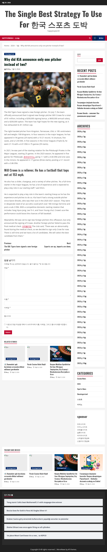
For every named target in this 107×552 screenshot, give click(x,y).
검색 (79, 54)
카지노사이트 (82, 427)
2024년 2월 (81, 286)
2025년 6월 (81, 203)
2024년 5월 (81, 270)
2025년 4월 (81, 214)
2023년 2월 (81, 347)
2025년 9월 (81, 188)
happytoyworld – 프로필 (10, 38)
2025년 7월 (81, 198)
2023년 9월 (81, 311)
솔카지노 (7, 69)
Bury (7, 372)
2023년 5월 (81, 332)
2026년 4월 (81, 152)
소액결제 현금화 (83, 438)
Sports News (81, 389)
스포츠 (79, 399)
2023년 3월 (81, 342)
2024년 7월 (81, 260)
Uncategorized (9, 54)
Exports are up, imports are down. (57, 245)
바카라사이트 (82, 435)
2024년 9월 (81, 250)
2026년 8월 (81, 131)
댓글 (6, 268)
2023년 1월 (81, 353)
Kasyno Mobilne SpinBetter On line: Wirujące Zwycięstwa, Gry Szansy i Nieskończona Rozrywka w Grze (60, 369)
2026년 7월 (81, 136)
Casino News (81, 378)
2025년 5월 (81, 208)
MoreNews (61, 549)
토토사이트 (81, 424)
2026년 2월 (81, 162)
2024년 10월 (82, 245)
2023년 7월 (81, 322)
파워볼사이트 (82, 430)
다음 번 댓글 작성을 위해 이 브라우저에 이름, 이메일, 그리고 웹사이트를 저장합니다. (36, 325)
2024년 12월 (82, 234)
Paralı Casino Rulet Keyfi (36, 364)
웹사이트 (7, 316)
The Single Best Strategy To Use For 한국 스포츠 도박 (53, 19)
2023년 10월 (81, 306)
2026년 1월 (81, 167)
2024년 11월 (81, 239)
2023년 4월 (81, 337)
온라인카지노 (29, 157)
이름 (6, 299)
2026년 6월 (81, 141)
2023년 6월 (81, 327)
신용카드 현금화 (83, 441)
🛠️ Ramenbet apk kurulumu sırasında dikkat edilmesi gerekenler (14, 367)
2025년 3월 (81, 219)
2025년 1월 (81, 229)
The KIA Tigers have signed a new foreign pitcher (20, 246)
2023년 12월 (81, 296)
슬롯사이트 (81, 432)
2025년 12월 (81, 172)
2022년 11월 (81, 358)
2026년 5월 (81, 147)
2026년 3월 (81, 157)
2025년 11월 (81, 177)
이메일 (7, 307)
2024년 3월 (81, 281)
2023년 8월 (81, 317)
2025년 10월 (81, 183)
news (79, 384)
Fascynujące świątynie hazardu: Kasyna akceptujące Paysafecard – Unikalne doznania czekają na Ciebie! (90, 105)
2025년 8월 (81, 193)
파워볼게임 (27, 226)
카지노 (79, 404)
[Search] (90, 38)
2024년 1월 (81, 291)
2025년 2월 (81, 224)
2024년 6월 (81, 265)
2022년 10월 (81, 363)
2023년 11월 (81, 301)
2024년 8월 (81, 255)
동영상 (101, 38)
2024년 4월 (81, 275)
